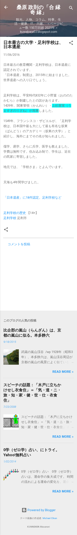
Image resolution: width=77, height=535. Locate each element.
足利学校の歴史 (14, 213)
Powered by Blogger (41, 510)
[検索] (71, 8)
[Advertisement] (38, 277)
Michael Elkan (50, 518)
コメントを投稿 (19, 244)
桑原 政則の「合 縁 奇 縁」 (39, 9)
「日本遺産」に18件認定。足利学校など (32, 197)
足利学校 (9, 218)
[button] (71, 43)
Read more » (63, 372)
